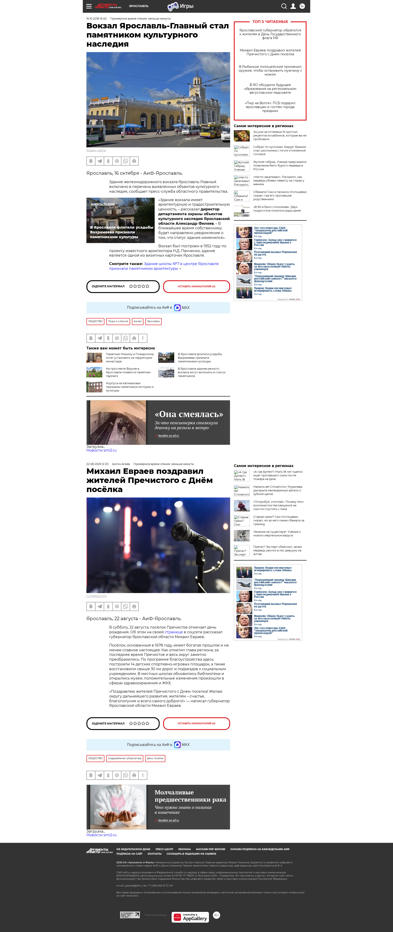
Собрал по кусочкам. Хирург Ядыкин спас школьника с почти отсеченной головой (279, 150)
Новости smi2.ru (101, 450)
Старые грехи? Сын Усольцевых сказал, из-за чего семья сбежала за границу (278, 520)
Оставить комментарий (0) (196, 286)
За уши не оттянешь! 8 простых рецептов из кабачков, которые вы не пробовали (279, 135)
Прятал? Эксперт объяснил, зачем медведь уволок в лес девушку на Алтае (277, 550)
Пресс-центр (164, 849)
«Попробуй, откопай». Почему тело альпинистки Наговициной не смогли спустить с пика (278, 505)
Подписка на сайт (129, 853)
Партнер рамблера (155, 915)
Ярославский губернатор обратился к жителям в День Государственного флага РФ (270, 34)
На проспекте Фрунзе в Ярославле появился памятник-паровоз (128, 372)
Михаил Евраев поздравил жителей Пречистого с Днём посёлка (270, 52)
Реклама (184, 849)
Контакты (154, 853)
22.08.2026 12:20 (97, 464)
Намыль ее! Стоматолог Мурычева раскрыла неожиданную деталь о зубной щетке (277, 490)
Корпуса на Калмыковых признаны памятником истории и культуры (130, 386)
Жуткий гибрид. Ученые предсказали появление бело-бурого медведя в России (279, 165)
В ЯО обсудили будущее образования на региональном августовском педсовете (270, 89)
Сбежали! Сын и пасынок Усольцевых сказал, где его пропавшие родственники (280, 195)
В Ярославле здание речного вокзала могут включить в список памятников (202, 372)
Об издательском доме (133, 849)
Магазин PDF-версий (210, 849)
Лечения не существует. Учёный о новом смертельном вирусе (277, 533)
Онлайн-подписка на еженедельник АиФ (260, 849)
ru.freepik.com (96, 596)
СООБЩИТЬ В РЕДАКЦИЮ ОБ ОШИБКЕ (191, 853)
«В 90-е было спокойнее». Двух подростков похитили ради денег (277, 208)
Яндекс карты (96, 150)
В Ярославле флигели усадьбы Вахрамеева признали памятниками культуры (200, 357)
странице (174, 632)
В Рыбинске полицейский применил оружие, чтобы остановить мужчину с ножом (270, 70)
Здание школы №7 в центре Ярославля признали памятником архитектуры (164, 266)
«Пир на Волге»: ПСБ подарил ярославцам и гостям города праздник (270, 107)
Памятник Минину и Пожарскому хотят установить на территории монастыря (130, 357)
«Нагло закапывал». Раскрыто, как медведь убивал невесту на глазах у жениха (278, 180)
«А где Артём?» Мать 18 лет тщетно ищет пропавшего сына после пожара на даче (278, 475)
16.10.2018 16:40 (96, 18)
